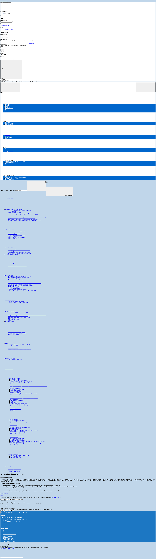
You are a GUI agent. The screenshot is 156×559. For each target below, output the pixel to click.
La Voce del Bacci (9, 330)
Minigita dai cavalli (14, 434)
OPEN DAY (10, 467)
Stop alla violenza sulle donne (13, 319)
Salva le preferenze (10, 510)
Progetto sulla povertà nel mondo (16, 406)
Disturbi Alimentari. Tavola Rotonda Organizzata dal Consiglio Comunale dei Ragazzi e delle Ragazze (27, 217)
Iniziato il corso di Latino (12, 346)
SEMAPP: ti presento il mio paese (11, 254)
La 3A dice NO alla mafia (13, 318)
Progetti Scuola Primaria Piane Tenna (17, 420)
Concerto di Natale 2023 (12, 238)
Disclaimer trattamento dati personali (7, 548)
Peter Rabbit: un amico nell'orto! (16, 436)
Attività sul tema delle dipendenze (16, 394)
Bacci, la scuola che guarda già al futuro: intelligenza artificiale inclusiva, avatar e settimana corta (28, 386)
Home (47, 181)
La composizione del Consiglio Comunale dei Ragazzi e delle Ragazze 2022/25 (23, 214)
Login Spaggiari (31, 43)
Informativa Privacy (7, 532)
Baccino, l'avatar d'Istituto (10, 358)
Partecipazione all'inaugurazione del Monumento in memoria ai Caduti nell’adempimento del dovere (27, 315)
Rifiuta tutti (10, 499)
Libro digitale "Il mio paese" (15, 457)
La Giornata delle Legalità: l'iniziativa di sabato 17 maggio (19, 316)
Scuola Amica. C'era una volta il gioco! (17, 440)
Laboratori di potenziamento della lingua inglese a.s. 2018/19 (19, 253)
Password (14, 23)
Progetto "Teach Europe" (10, 300)
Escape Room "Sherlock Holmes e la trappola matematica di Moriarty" (23, 393)
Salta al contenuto (3, 1)
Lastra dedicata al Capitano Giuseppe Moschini (17, 280)
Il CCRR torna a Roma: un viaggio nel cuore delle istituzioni (19, 210)
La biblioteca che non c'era (15, 456)
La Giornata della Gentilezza (15, 409)
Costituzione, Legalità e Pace (11, 311)
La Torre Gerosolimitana (15, 388)
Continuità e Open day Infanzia (14, 471)
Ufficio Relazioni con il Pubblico (9, 534)
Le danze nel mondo (14, 429)
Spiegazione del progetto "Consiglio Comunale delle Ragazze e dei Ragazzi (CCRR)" (24, 220)
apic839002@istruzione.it (15, 521)
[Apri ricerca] (146, 87)
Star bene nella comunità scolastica (17, 442)
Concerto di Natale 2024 (12, 236)
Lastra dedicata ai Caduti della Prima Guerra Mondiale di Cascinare (21, 285)
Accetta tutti (19, 499)
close (2, 92)
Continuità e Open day (9, 466)
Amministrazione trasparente (8, 539)
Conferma (6, 80)
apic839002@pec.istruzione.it (15, 522)
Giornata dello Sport (14, 383)
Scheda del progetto (4, 493)
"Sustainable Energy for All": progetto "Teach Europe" (18, 302)
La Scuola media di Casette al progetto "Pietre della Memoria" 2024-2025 (22, 290)
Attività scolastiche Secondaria (14, 378)
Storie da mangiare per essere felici (17, 438)
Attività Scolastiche (9, 368)
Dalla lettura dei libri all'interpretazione (17, 433)
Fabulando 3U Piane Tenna (15, 421)
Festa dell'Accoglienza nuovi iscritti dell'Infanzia (19, 455)
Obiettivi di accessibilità (7, 536)
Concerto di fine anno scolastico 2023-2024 (16, 237)
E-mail (13, 40)
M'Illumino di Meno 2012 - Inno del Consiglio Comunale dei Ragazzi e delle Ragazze (24, 215)
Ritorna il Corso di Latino (13, 348)
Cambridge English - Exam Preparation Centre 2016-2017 (19, 252)
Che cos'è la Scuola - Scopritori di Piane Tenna (19, 426)
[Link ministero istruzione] (5, 2)
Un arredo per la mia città (15, 379)
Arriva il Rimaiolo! (14, 444)
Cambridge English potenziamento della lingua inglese (16, 247)
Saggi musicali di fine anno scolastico (15, 230)
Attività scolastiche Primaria (13, 419)
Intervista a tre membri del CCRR (14, 212)
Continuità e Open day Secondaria (14, 469)
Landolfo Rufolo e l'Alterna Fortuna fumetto (18, 380)
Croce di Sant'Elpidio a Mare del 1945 (15, 281)
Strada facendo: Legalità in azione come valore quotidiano (19, 313)
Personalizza (3, 499)
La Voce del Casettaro (9, 321)
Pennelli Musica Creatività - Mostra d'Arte (18, 432)
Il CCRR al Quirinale (12, 211)
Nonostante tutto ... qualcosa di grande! (17, 431)
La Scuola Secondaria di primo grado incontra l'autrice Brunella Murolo (24, 398)
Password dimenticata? (4, 25)
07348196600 (7, 520)
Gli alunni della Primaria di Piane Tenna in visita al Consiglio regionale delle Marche (26, 443)
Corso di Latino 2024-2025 (13, 345)
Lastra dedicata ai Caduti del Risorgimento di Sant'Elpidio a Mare (20, 284)
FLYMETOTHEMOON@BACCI (17, 395)
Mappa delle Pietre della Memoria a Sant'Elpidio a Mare (18, 277)
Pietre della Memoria (9, 275)
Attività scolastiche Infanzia (13, 454)
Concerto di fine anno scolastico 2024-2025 (16, 235)
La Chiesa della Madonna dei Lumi (17, 389)
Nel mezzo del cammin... (15, 392)
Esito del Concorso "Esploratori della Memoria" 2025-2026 (19, 276)
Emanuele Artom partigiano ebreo (14, 264)
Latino (6, 343)
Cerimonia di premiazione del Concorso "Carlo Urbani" (21, 381)
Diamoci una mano (14, 437)
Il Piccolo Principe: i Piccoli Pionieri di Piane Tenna (20, 427)
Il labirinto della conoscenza (15, 390)
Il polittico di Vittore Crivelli (15, 387)
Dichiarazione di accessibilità (8, 535)
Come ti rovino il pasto (14, 402)
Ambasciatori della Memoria (11, 263)
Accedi (2, 15)
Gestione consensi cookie (8, 538)
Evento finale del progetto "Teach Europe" (16, 301)
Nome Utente (14, 21)
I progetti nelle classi (50, 183)
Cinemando (12, 407)
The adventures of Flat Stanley (16, 428)
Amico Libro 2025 (13, 425)
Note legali (5, 531)
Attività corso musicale (9, 229)
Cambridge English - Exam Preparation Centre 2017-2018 (19, 251)
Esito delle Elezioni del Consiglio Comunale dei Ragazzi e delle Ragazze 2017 (23, 219)
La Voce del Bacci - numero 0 (13, 334)
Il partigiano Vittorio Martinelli (14, 288)
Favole (11, 401)
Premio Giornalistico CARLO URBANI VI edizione (20, 382)
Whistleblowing (6, 537)
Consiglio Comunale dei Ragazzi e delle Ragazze (15, 209)
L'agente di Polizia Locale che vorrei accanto (18, 403)
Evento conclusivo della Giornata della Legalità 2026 (18, 312)
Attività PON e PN (9, 198)
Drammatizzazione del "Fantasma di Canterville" (19, 405)
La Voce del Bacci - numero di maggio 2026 (16, 332)
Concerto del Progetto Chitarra (14, 232)
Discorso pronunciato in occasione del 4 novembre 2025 (18, 289)
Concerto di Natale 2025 (12, 234)
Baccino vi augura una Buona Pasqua (15, 359)
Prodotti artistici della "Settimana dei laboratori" (19, 404)
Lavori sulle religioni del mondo (16, 400)
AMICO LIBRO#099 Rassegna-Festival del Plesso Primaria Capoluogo (24, 430)
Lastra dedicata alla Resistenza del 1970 (15, 286)
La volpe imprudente (14, 397)
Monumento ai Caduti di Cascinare (14, 279)
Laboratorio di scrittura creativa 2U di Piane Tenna (20, 423)
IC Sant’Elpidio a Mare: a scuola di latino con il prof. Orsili (19, 349)
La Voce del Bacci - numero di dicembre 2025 (17, 333)
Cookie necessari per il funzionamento (7, 508)
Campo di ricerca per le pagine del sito (7, 190)
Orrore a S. (12, 410)
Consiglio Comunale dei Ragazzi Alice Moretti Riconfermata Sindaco (21, 218)
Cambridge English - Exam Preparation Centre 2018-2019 (19, 250)
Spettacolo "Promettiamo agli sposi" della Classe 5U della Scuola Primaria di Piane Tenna (27, 441)
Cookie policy (5, 530)
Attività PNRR (8, 199)
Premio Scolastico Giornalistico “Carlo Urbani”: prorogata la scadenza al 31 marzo (26, 384)
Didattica (48, 182)
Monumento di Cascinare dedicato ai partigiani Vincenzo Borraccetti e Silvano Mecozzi (24, 283)
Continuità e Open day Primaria (14, 470)
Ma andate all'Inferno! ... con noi (16, 439)
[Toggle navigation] (10, 87)
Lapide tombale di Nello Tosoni (14, 278)
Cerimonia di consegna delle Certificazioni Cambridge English (20, 248)
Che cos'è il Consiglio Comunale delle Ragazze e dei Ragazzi (19, 213)
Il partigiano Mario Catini (13, 287)
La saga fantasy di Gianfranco (16, 391)
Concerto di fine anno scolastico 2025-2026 (16, 231)
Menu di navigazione (69, 195)
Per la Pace (10, 320)
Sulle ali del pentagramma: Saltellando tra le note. (19, 422)
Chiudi (2, 53)
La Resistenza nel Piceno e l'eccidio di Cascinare (17, 266)
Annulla (2, 80)
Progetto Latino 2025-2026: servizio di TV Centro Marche (19, 344)
